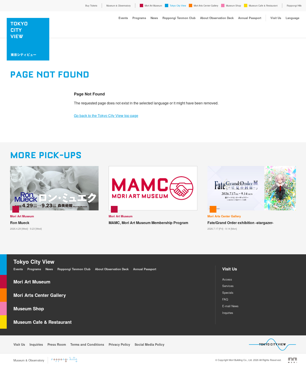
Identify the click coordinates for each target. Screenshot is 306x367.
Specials (227, 292)
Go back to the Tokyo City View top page (106, 115)
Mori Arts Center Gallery (206, 5)
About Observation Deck (217, 18)
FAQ (225, 299)
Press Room (56, 344)
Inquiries (227, 313)
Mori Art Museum (153, 5)
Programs (139, 18)
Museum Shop (233, 5)
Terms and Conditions (87, 344)
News (154, 18)
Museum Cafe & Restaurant (263, 5)
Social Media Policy (149, 344)
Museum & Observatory (118, 5)
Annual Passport (249, 18)
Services (228, 286)
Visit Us (275, 18)
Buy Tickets (91, 5)
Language (292, 18)
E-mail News (230, 306)
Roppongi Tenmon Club (179, 18)
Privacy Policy (119, 344)
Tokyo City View (178, 5)
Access (227, 279)
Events (123, 18)
